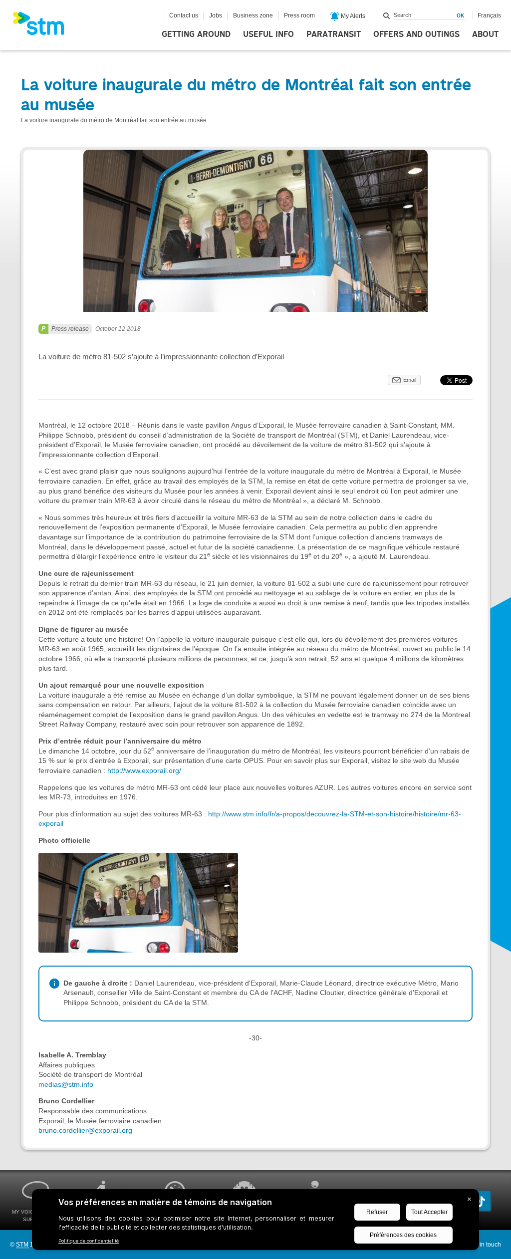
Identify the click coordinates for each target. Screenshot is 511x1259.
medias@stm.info (65, 1084)
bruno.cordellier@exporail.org (85, 1130)
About (485, 34)
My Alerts (352, 15)
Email (409, 380)
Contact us (183, 15)
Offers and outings (416, 34)
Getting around (196, 34)
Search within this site (387, 15)
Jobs (215, 15)
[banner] (43, 26)
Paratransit (333, 34)
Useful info (268, 34)
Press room (299, 15)
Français (489, 15)
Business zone (253, 15)
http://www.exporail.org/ (143, 770)
